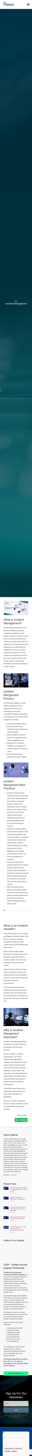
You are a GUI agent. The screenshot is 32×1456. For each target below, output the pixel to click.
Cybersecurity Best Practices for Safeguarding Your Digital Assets (18, 1189)
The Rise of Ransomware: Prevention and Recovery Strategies (18, 1208)
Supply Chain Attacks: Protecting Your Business (17, 1198)
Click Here (13, 1175)
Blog (16, 301)
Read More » (13, 1192)
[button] (28, 4)
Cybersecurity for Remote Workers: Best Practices (17, 1217)
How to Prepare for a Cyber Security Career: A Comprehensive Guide (18, 1228)
